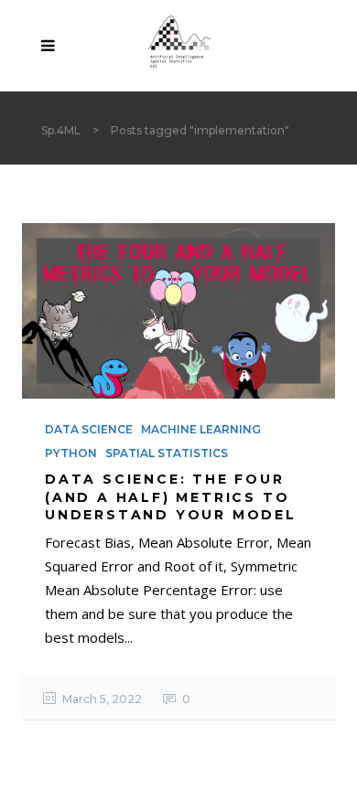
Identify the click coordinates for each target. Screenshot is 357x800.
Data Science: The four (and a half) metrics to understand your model (171, 496)
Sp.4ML (61, 130)
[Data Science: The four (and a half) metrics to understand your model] (178, 311)
